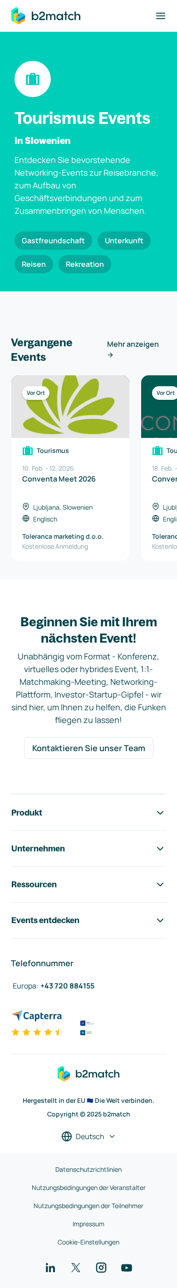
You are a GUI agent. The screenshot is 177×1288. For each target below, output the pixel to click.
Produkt (26, 812)
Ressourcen (34, 884)
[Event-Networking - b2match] (46, 16)
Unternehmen (38, 848)
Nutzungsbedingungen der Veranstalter (89, 1187)
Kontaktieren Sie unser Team (88, 747)
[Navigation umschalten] (161, 16)
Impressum (88, 1223)
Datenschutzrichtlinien (88, 1169)
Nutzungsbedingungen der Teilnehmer (88, 1205)
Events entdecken (45, 920)
